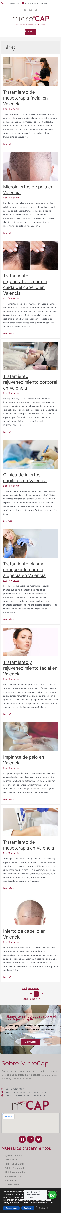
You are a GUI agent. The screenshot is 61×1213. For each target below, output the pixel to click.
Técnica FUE (10, 1160)
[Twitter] (36, 10)
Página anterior (30, 988)
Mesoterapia (11, 1180)
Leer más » (8, 144)
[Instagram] (30, 10)
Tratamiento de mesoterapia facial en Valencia (25, 97)
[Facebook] (25, 10)
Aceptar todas (11, 1208)
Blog (5, 109)
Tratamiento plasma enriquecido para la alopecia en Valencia (24, 569)
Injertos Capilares (13, 1155)
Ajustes (42, 1208)
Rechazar (28, 1208)
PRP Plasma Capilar (15, 1172)
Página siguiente (30, 998)
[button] (31, 32)
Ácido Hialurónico (13, 1176)
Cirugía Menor (12, 1185)
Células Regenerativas (16, 1168)
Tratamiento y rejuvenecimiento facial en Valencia (30, 668)
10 (30, 993)
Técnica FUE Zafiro (14, 1164)
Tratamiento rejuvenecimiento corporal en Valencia (30, 382)
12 (42, 993)
